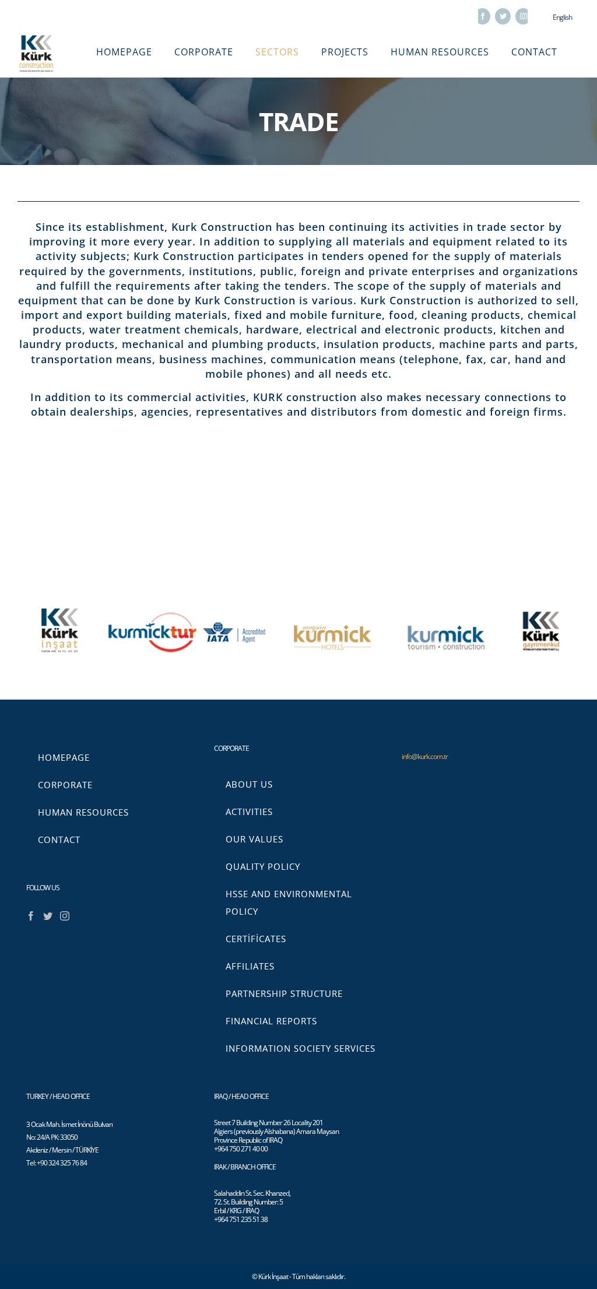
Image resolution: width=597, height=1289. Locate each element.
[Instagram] (64, 916)
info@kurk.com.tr (425, 756)
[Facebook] (30, 916)
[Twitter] (47, 916)
